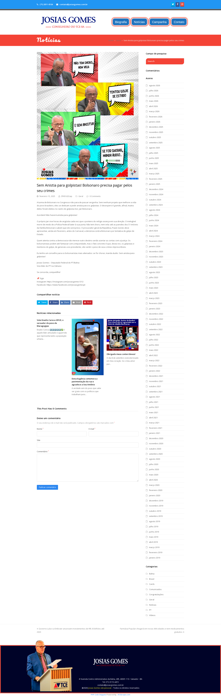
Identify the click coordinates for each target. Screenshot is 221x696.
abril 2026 (153, 106)
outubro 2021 (155, 386)
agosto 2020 (154, 459)
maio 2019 (153, 537)
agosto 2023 (154, 272)
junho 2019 (154, 531)
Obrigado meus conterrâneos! (121, 354)
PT (150, 610)
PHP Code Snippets (98, 694)
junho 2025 (154, 158)
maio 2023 (153, 287)
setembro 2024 (156, 204)
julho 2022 (153, 339)
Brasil (151, 579)
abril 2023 (153, 293)
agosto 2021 (154, 396)
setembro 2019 (156, 516)
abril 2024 (153, 230)
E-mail (92, 428)
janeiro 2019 (154, 557)
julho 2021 (153, 402)
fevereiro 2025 (155, 179)
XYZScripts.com (124, 694)
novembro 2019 (156, 505)
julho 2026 (153, 90)
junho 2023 (154, 282)
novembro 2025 (156, 132)
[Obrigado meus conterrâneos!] (122, 335)
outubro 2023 (155, 262)
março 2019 (154, 547)
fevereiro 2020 (155, 490)
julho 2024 (153, 215)
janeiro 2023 (154, 308)
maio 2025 (153, 163)
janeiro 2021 (154, 433)
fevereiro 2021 (155, 428)
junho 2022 (154, 345)
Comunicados (155, 589)
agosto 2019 (154, 521)
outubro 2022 (155, 324)
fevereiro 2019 (155, 552)
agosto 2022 (154, 334)
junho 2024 (154, 220)
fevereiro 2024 (155, 241)
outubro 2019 (155, 511)
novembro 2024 (156, 194)
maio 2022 (153, 350)
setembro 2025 (156, 142)
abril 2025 (153, 168)
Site (38, 440)
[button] (42, 302)
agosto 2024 (154, 210)
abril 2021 (153, 417)
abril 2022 (153, 355)
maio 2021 (153, 412)
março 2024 (154, 236)
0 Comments (95, 196)
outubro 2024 (155, 199)
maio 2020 (153, 474)
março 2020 (154, 485)
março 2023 (154, 298)
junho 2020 (154, 469)
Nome (40, 428)
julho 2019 (153, 526)
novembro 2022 (156, 319)
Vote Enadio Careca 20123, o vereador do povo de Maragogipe (50, 323)
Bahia (151, 573)
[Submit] (181, 61)
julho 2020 (153, 464)
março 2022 (154, 360)
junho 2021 (154, 407)
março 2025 (154, 173)
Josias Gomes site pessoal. (100, 688)
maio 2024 (153, 225)
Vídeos (152, 615)
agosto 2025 (154, 147)
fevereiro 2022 (155, 365)
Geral (80, 196)
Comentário (43, 451)
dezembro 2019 (156, 500)
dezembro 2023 (156, 251)
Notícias (152, 604)
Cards (152, 584)
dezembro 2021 (156, 376)
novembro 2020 (156, 443)
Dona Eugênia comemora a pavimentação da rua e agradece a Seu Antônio (84, 381)
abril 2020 (153, 479)
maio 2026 (153, 101)
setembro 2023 (156, 267)
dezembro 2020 (156, 438)
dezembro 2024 (156, 189)
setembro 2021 (156, 391)
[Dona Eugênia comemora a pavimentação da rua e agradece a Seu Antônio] (88, 347)
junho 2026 (154, 95)
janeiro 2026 (154, 121)
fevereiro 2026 (155, 116)
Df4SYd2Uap (66, 196)
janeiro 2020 (154, 495)
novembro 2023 (156, 256)
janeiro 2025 (154, 184)
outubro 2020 (155, 448)
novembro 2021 (156, 381)
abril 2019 (153, 542)
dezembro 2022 (156, 313)
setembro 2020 (156, 453)
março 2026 (154, 111)
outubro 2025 (155, 137)
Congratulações (156, 594)
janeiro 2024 (154, 246)
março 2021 (154, 422)
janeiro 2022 (154, 370)
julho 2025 (153, 153)
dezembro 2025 (156, 127)
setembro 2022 (156, 329)
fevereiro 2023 (155, 303)
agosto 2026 (154, 85)
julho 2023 (153, 277)
